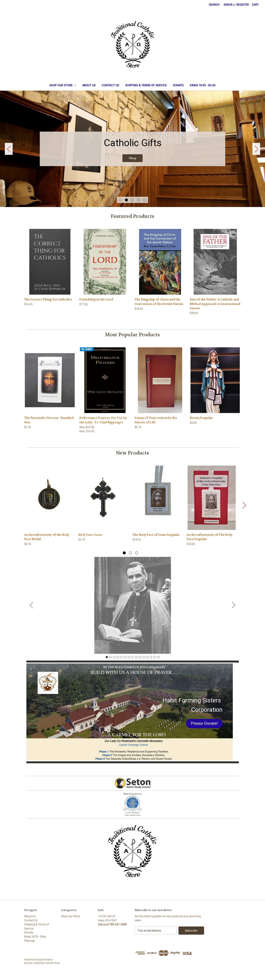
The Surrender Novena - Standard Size (49, 420)
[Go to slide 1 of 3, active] (124, 552)
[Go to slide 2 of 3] (130, 552)
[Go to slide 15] (31, 605)
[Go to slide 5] (121, 657)
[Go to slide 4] (118, 657)
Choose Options (215, 383)
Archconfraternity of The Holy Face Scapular (209, 537)
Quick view (49, 258)
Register (242, 4)
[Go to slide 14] (154, 657)
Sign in (228, 4)
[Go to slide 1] (107, 657)
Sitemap (29, 940)
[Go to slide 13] (151, 657)
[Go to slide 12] (147, 657)
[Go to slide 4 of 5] (138, 199)
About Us (89, 85)
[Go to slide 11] (143, 657)
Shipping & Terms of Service (146, 85)
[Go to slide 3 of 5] (132, 199)
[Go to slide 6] (125, 657)
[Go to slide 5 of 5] (144, 199)
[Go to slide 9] (136, 657)
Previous (9, 149)
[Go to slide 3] (114, 657)
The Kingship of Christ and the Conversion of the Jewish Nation (159, 302)
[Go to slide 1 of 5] (120, 199)
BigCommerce (45, 959)
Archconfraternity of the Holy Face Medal (46, 537)
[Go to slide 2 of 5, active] (126, 199)
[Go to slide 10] (140, 657)
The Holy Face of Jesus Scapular (156, 535)
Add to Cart (50, 265)
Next (256, 149)
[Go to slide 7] (129, 657)
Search (214, 4)
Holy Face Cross (90, 535)
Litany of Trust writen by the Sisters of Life (156, 420)
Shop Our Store (61, 85)
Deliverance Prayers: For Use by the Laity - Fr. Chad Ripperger (103, 420)
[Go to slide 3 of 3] (136, 552)
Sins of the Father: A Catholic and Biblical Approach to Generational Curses (215, 304)
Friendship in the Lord (96, 299)
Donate (178, 85)
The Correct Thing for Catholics (48, 299)
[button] (204, 723)
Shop (132, 158)
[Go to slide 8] (132, 657)
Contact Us (110, 85)
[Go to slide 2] (234, 605)
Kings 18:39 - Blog (203, 85)
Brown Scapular (201, 418)
